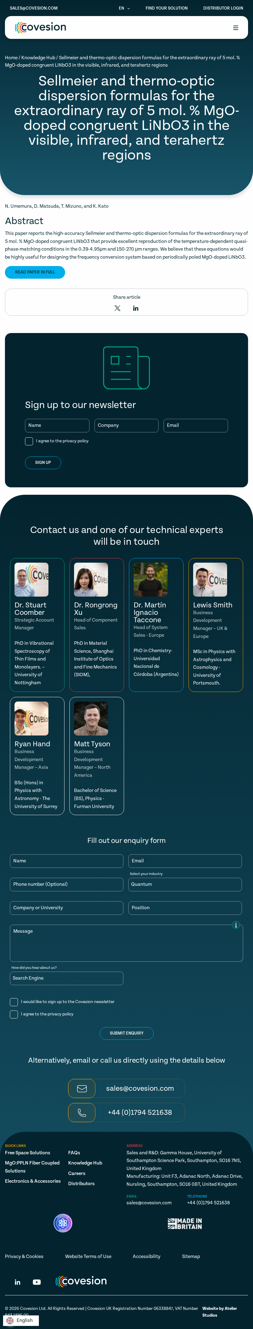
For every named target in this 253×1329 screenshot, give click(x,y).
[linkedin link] (17, 1283)
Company (108, 425)
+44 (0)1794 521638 (208, 1203)
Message (23, 931)
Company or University (38, 908)
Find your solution (167, 8)
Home (11, 58)
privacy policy (76, 441)
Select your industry (146, 874)
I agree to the (62, 441)
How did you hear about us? (34, 968)
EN (122, 8)
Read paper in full (35, 272)
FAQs (74, 1153)
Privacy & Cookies (24, 1257)
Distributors (81, 1184)
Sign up (43, 462)
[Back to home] (40, 27)
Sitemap (191, 1257)
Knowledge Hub (38, 58)
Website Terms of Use (88, 1257)
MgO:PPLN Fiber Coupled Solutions (32, 1167)
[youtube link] (37, 1283)
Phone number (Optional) (40, 884)
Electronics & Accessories (33, 1181)
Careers (76, 1174)
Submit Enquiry (126, 1033)
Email (173, 425)
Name (34, 425)
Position (141, 908)
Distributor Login (223, 8)
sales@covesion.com (34, 8)
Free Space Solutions (27, 1153)
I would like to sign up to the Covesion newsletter (67, 1001)
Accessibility (146, 1257)
